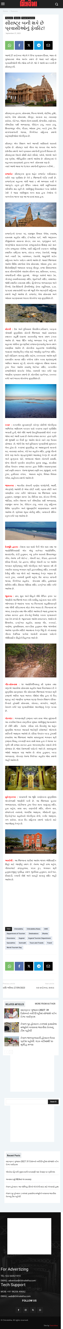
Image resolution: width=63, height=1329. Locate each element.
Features (14, 11)
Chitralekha (18, 929)
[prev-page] (6, 1052)
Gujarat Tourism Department (39, 938)
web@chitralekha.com (19, 1296)
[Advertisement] (31, 903)
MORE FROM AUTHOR (45, 1004)
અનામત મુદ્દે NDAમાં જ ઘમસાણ (18, 1179)
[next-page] (11, 1052)
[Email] (48, 45)
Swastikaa (54, 1325)
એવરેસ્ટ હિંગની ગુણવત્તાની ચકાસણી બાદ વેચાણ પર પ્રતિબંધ (30, 1172)
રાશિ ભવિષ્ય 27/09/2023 (14, 987)
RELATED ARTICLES (15, 1004)
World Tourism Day (14, 947)
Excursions (11, 938)
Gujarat (21, 938)
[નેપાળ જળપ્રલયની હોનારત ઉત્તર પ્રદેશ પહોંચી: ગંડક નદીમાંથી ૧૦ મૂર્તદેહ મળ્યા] (11, 1041)
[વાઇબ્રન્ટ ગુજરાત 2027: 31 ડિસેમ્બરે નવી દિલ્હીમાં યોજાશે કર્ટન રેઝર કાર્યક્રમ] (11, 1013)
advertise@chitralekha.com (22, 1280)
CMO (46, 929)
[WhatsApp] (9, 45)
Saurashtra (11, 943)
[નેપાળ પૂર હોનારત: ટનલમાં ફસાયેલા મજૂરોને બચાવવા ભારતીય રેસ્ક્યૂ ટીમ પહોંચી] (11, 1027)
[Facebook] (19, 45)
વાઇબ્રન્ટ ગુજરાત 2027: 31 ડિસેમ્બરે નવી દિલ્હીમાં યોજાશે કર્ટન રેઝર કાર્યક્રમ (39, 1013)
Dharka (45, 933)
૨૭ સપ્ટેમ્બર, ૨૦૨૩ (45, 987)
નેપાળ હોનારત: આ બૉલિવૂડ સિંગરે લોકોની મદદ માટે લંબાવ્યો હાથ (32, 1187)
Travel (49, 943)
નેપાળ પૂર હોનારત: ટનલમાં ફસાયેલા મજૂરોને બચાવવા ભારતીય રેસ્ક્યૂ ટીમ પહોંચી (39, 1027)
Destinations (33, 933)
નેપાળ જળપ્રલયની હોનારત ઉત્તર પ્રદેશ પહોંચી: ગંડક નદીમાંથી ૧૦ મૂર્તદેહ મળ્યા (38, 1041)
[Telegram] (38, 45)
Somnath (22, 943)
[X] (28, 45)
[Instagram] (26, 1310)
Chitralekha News (33, 929)
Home (5, 11)
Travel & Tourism (28, 18)
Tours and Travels (36, 943)
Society (17, 18)
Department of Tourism (16, 933)
